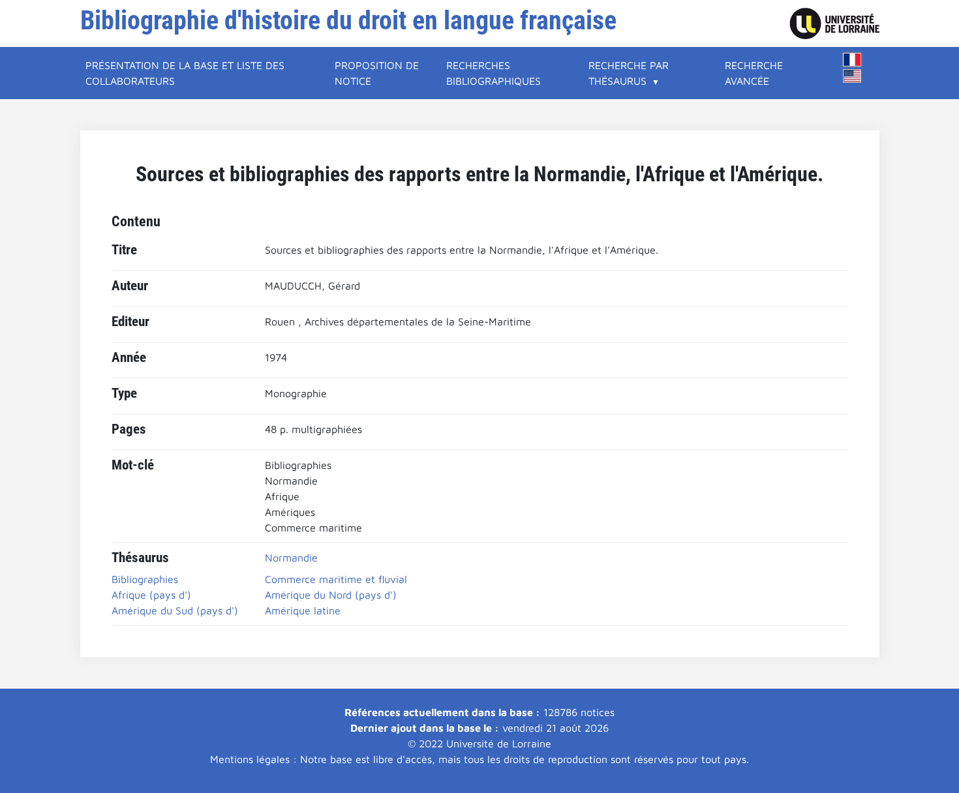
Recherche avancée (754, 73)
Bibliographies (145, 579)
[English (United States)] (852, 76)
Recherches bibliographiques (493, 73)
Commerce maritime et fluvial (336, 579)
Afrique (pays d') (151, 595)
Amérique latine (303, 610)
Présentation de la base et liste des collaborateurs (184, 73)
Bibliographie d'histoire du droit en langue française (348, 20)
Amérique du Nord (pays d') (331, 595)
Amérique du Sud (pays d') (175, 610)
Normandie (291, 557)
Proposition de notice (377, 73)
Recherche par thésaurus (628, 73)
